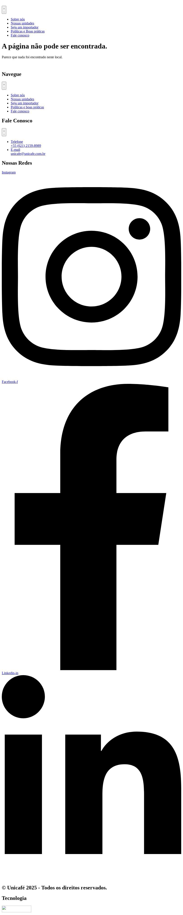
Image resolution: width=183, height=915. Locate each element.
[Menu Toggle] (4, 10)
